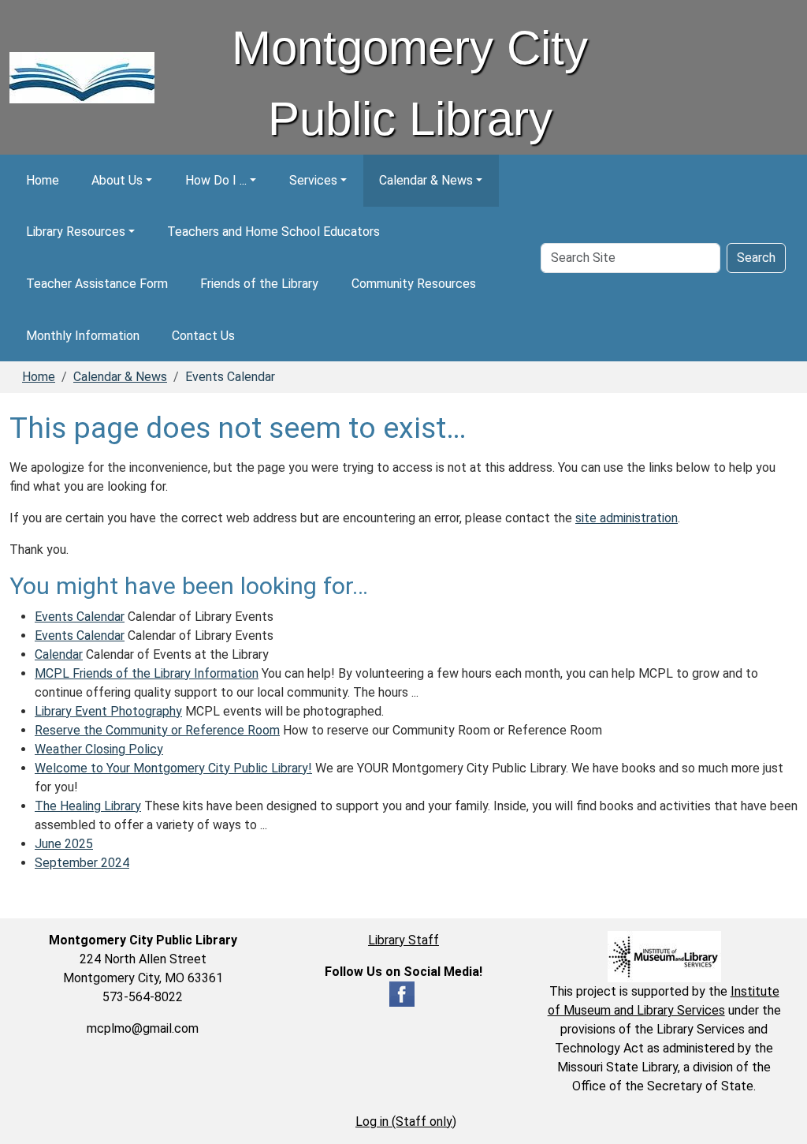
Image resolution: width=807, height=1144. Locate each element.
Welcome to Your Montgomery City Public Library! (173, 768)
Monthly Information (82, 335)
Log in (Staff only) (405, 1121)
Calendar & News (426, 180)
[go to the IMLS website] (664, 956)
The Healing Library (88, 805)
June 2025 (64, 843)
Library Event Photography (108, 711)
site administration (626, 517)
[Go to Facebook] (402, 992)
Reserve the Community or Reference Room (157, 730)
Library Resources (75, 231)
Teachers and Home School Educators (273, 231)
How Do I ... (216, 180)
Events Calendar (80, 616)
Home (42, 180)
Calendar (59, 654)
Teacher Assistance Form (97, 283)
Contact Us (203, 335)
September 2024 (82, 862)
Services (313, 180)
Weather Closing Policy (99, 749)
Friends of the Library (259, 283)
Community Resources (413, 283)
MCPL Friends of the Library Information (146, 673)
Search (756, 257)
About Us (117, 180)
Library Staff (403, 940)
